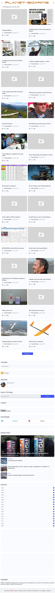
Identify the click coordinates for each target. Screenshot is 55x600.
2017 (28, 506)
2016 (28, 509)
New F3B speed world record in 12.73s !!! (40, 123)
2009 (28, 525)
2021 (28, 497)
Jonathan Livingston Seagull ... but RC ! (39, 61)
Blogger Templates (18, 590)
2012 (28, 518)
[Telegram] (7, 35)
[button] (53, 2)
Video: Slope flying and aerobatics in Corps (40, 154)
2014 (28, 514)
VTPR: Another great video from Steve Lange (12, 92)
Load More (27, 353)
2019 (28, 502)
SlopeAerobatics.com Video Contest (12, 341)
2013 (28, 516)
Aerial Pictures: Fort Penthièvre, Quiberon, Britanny (13, 279)
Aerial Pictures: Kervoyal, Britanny (38, 248)
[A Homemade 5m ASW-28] (4, 461)
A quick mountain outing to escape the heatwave (21, 475)
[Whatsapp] (6, 35)
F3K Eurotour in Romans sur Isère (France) (40, 92)
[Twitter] (4, 35)
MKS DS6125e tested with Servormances (13, 248)
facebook (15, 421)
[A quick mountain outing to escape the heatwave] (4, 475)
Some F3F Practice (7, 123)
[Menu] (2, 2)
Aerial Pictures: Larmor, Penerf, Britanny (39, 217)
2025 (28, 490)
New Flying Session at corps (36, 310)
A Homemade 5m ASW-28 (15, 460)
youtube (42, 421)
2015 (28, 511)
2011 (28, 521)
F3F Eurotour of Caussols (9, 186)
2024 (28, 492)
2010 (28, 523)
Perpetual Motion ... (7, 30)
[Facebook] (2, 35)
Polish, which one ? (7, 310)
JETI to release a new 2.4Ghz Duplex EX (39, 186)
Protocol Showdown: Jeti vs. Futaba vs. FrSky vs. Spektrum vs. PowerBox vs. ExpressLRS (28, 467)
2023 (28, 495)
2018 (28, 504)
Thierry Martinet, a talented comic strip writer (12, 154)
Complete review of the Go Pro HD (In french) (12, 61)
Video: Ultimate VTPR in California (11, 217)
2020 (28, 499)
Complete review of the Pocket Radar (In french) (40, 30)
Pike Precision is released (36, 341)
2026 (28, 487)
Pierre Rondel (10, 382)
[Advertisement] (27, 540)
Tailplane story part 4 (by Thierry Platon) (40, 279)
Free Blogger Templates (45, 590)
